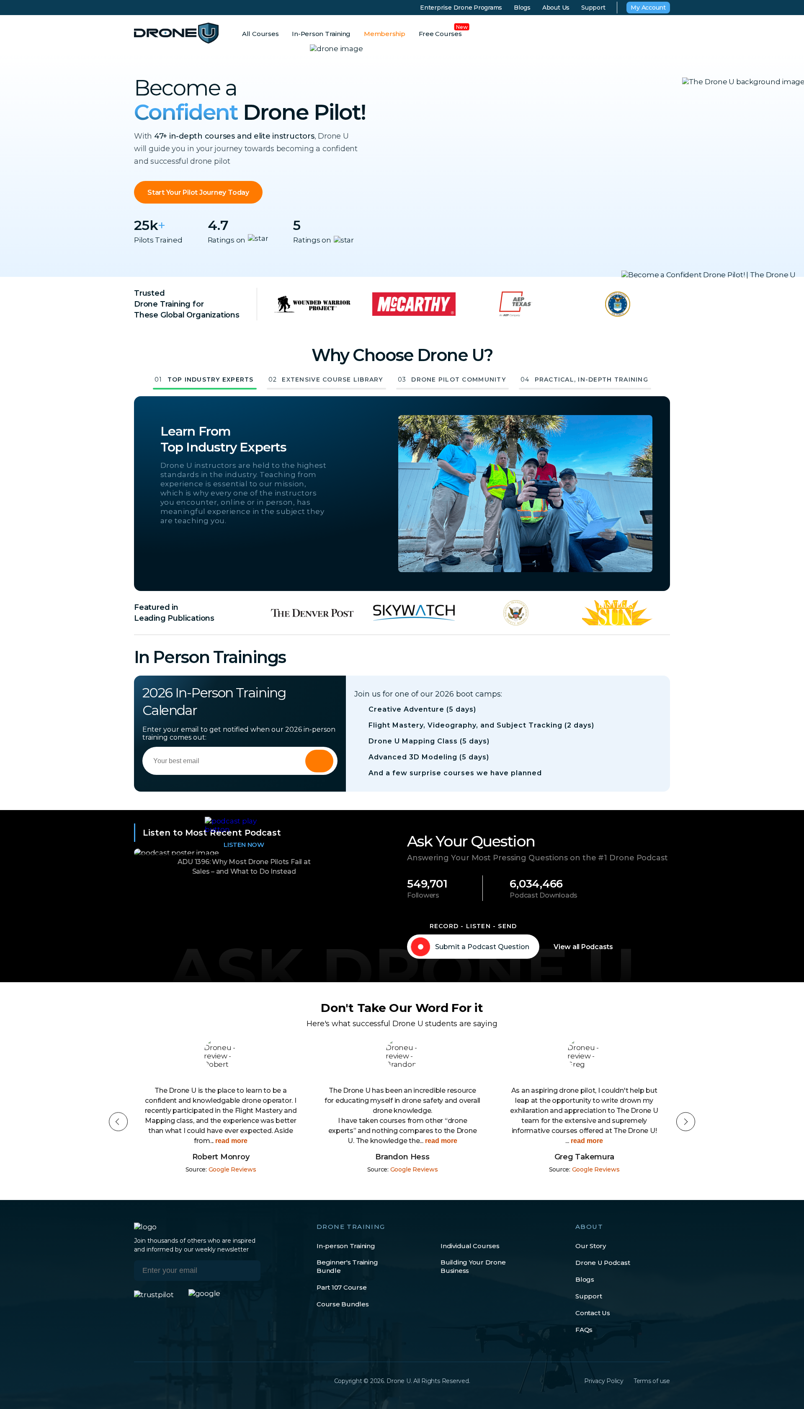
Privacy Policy (604, 1381)
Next (685, 1121)
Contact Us (592, 1313)
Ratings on (227, 240)
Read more (230, 1140)
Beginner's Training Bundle (347, 1266)
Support (593, 7)
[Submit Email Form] (319, 761)
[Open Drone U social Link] (138, 1381)
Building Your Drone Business (473, 1266)
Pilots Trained (158, 240)
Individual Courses (470, 1246)
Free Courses (440, 34)
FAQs (584, 1330)
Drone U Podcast (602, 1263)
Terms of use (652, 1381)
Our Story (590, 1246)
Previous (118, 1121)
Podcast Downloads (543, 895)
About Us (556, 7)
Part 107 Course (341, 1287)
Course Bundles (343, 1304)
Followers (423, 895)
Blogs (522, 7)
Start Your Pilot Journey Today (198, 192)
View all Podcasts (583, 947)
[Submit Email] (247, 1270)
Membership (384, 34)
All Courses (260, 34)
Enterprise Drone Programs (461, 7)
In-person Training (346, 1246)
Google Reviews (232, 1169)
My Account (648, 7)
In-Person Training (321, 34)
